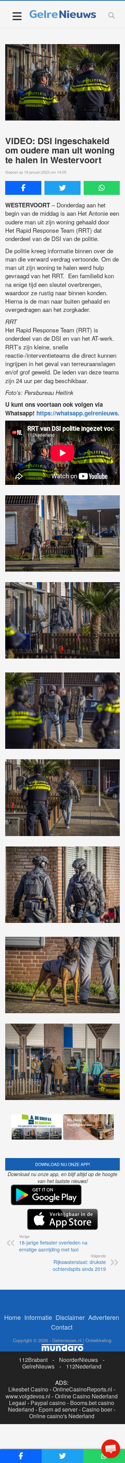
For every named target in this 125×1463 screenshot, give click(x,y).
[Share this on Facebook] (23, 188)
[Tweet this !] (62, 188)
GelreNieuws (38, 1341)
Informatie (38, 1291)
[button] (110, 1448)
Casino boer (97, 1384)
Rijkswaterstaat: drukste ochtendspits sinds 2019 (79, 1237)
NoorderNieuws (78, 1334)
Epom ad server (58, 1384)
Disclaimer (70, 1291)
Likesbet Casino (28, 1364)
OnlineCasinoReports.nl (82, 1364)
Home (12, 1291)
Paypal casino (48, 1377)
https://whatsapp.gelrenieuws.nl (80, 413)
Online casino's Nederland (61, 1391)
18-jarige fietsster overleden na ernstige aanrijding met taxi (53, 1218)
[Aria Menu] (16, 16)
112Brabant (33, 1334)
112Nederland (83, 1341)
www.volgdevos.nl (28, 1371)
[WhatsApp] (102, 188)
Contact (62, 1301)
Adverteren (103, 1291)
